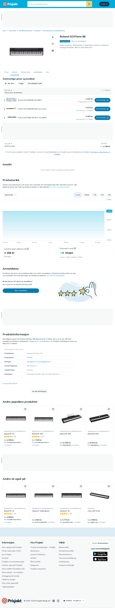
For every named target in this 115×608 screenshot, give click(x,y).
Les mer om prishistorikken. (60, 187)
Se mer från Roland (10, 383)
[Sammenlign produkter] (52, 50)
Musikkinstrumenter (25, 30)
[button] (52, 37)
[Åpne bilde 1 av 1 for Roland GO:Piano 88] (26, 51)
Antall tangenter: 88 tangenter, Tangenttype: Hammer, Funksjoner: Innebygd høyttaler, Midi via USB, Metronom (84, 46)
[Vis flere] (4, 100)
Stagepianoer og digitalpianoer (54, 30)
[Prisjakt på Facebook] (53, 600)
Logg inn (104, 4)
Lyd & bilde (12, 30)
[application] (57, 221)
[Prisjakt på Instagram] (58, 600)
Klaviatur (38, 30)
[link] (16, 426)
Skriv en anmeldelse (79, 41)
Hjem (4, 30)
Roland (29, 357)
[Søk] (89, 4)
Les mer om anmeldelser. (56, 276)
